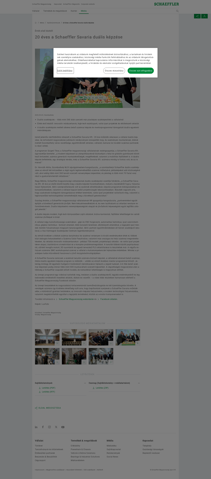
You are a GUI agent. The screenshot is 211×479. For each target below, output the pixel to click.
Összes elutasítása (114, 70)
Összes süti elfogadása (140, 70)
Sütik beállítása (64, 70)
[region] (105, 62)
